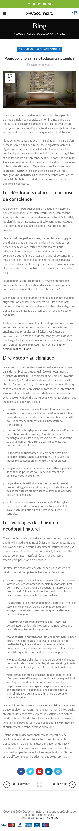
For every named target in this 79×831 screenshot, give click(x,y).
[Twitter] (34, 3)
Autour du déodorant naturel (46, 34)
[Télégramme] (49, 3)
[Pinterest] (39, 3)
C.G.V (39, 818)
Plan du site (51, 818)
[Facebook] (29, 3)
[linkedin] (44, 3)
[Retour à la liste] (39, 785)
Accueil (18, 34)
